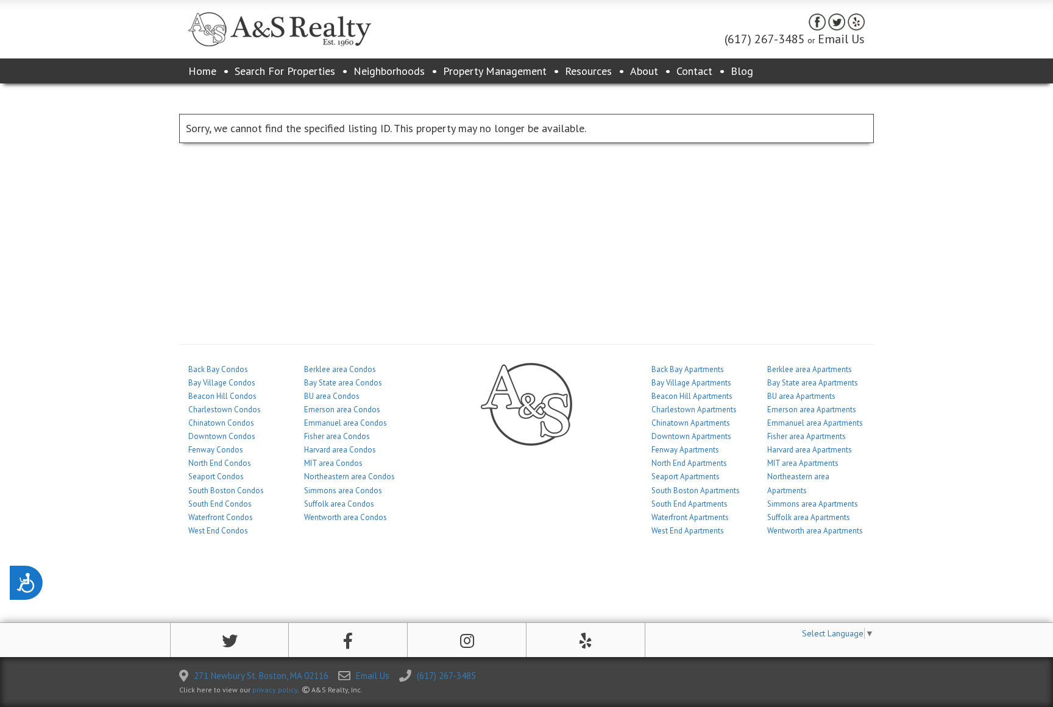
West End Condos (218, 531)
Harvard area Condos (340, 450)
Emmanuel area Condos (345, 423)
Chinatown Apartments (690, 423)
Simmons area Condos (343, 490)
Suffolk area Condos (339, 504)
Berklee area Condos (340, 369)
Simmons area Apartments (812, 504)
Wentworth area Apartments (815, 531)
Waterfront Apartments (690, 517)
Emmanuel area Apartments (815, 423)
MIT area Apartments (802, 463)
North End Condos (219, 463)
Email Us (841, 39)
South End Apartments (689, 504)
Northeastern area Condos (349, 476)
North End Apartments (689, 463)
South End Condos (220, 504)
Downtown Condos (221, 436)
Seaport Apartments (685, 476)
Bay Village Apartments (691, 383)
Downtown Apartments (691, 436)
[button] (230, 641)
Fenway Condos (215, 450)
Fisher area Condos (337, 436)
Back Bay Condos (218, 369)
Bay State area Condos (343, 383)
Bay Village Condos (221, 383)
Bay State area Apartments (812, 383)
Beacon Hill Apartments (691, 396)
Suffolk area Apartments (808, 517)
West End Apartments (687, 531)
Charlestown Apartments (694, 409)
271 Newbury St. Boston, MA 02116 (261, 675)
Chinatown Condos (221, 423)
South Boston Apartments (695, 490)
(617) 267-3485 (765, 39)
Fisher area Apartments (806, 436)
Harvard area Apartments (809, 450)
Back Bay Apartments (687, 369)
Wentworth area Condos (345, 517)
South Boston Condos (226, 490)
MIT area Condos (333, 463)
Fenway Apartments (685, 450)
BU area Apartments (801, 396)
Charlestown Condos (224, 409)
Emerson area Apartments (811, 409)
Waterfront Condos (220, 517)
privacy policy (274, 689)
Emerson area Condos (342, 409)
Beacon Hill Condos (222, 396)
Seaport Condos (216, 476)
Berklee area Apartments (809, 369)
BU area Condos (332, 396)
